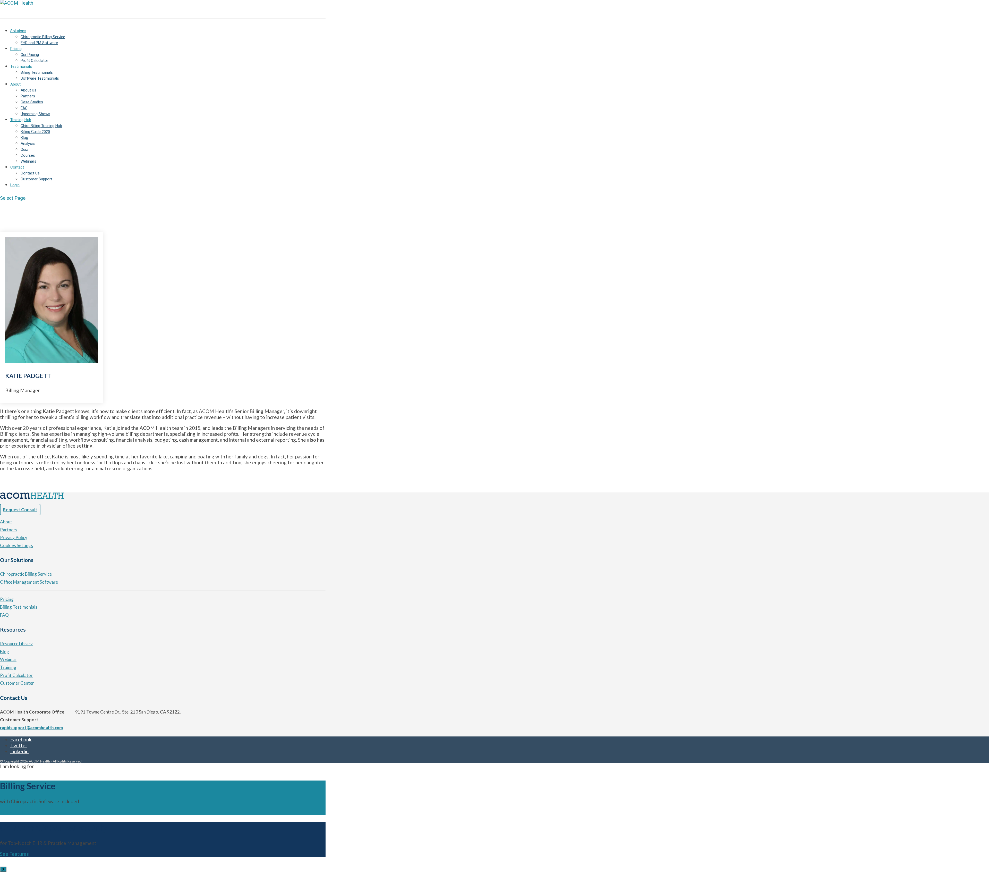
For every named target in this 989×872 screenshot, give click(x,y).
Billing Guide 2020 (35, 131)
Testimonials (21, 66)
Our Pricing (30, 54)
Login (15, 185)
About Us (28, 90)
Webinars (28, 161)
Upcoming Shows (35, 114)
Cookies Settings (16, 545)
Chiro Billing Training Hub (41, 125)
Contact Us (30, 173)
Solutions (18, 31)
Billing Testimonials (37, 72)
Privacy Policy (13, 537)
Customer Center (17, 683)
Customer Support (36, 179)
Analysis (28, 143)
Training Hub (20, 120)
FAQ (24, 108)
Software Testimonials (40, 78)
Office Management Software (29, 582)
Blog (24, 137)
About (15, 84)
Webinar (8, 659)
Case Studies (32, 102)
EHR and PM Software (39, 42)
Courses (28, 155)
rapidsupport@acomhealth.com (31, 727)
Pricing (16, 48)
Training (8, 667)
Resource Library (16, 643)
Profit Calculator (34, 60)
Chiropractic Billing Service (43, 37)
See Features (14, 812)
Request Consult (20, 509)
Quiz (24, 149)
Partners (28, 96)
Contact (17, 167)
